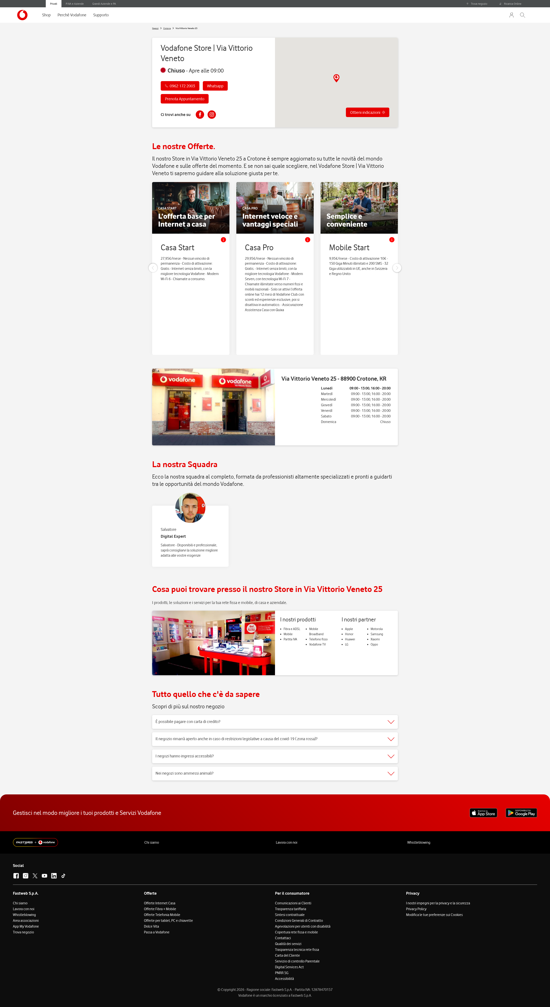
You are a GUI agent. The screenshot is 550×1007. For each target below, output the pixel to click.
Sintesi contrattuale (290, 915)
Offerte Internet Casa (159, 903)
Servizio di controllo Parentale (297, 961)
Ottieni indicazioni (365, 112)
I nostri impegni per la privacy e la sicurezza (438, 903)
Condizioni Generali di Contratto (299, 920)
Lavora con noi (286, 842)
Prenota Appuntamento (184, 98)
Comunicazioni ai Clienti (293, 903)
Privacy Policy (416, 909)
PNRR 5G (281, 973)
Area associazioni (26, 920)
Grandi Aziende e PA (104, 3)
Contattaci (283, 938)
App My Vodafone (26, 926)
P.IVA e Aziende (75, 3)
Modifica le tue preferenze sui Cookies (434, 915)
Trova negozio (479, 3)
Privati (53, 3)
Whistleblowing (418, 842)
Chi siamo (151, 842)
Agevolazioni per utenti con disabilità (302, 926)
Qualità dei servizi (288, 944)
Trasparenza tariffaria (290, 909)
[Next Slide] (397, 268)
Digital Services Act (289, 967)
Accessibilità (284, 978)
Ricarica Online (512, 3)
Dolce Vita (151, 926)
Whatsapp (215, 85)
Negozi (155, 28)
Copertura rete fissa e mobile (296, 932)
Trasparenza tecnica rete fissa (297, 949)
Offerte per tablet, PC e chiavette (168, 920)
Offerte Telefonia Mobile (162, 915)
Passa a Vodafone (157, 932)
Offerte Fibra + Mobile (160, 909)
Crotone (167, 28)
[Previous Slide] (153, 268)
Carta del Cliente (287, 955)
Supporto (101, 14)
